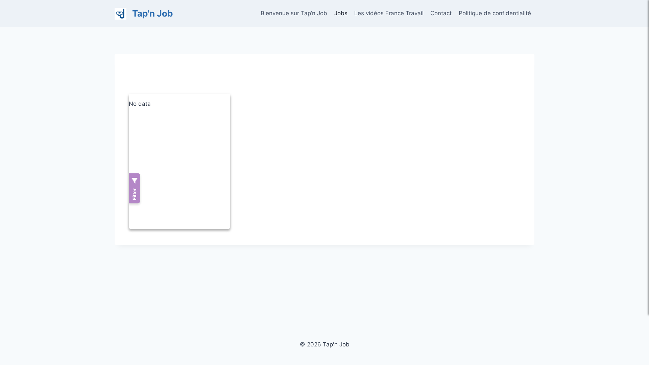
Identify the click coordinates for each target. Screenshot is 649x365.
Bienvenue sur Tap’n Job (294, 13)
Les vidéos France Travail (389, 13)
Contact (441, 13)
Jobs (340, 13)
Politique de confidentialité (495, 13)
